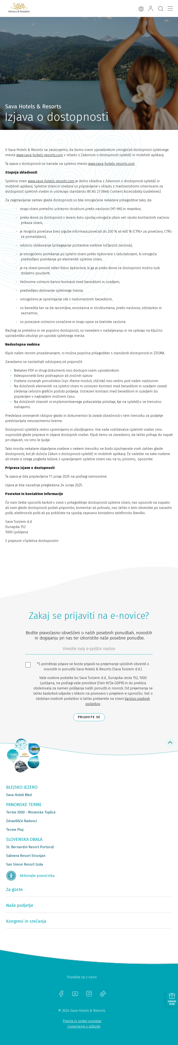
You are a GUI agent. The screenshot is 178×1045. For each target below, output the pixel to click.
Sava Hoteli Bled (19, 795)
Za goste (14, 889)
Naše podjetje (19, 905)
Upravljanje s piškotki (83, 1026)
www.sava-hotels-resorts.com (39, 155)
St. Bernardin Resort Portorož (30, 847)
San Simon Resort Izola (24, 864)
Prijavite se (89, 717)
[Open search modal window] (160, 8)
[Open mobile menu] (170, 8)
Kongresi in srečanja (26, 921)
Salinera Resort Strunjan (25, 856)
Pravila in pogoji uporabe (82, 1021)
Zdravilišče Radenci (21, 821)
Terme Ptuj (14, 830)
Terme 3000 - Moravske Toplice (31, 812)
